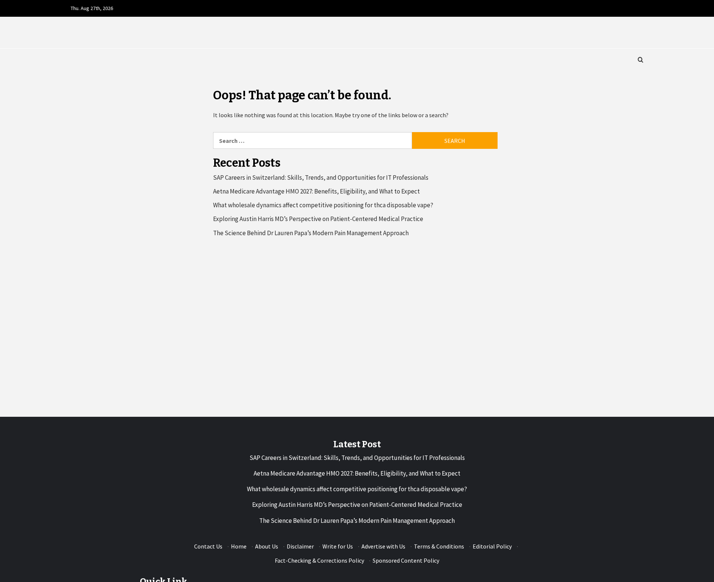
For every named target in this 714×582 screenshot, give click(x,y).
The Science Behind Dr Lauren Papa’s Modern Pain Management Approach (311, 233)
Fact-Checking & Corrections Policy (319, 560)
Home (239, 546)
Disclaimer (300, 546)
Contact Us (208, 546)
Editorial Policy (492, 546)
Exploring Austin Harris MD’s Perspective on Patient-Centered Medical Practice (318, 219)
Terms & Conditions (439, 546)
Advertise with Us (383, 546)
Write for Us (337, 546)
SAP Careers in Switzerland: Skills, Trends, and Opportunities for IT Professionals (320, 177)
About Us (266, 546)
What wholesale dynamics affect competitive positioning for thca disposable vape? (323, 205)
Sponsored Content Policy (406, 560)
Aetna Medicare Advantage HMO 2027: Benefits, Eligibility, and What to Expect (316, 191)
